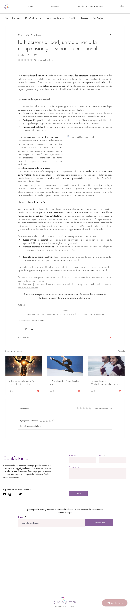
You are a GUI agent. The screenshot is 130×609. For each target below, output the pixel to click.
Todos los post (12, 18)
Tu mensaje (74, 467)
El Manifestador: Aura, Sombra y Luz (64, 382)
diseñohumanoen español (45, 314)
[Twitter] (20, 494)
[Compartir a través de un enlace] (38, 329)
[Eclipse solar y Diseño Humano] (23, 366)
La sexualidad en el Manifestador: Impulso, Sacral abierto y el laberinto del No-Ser (105, 382)
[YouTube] (5, 494)
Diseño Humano (33, 18)
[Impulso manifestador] (65, 366)
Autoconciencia (55, 18)
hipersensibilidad (73, 314)
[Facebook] (15, 494)
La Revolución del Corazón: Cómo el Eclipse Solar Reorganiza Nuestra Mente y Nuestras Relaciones (22, 382)
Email (101, 456)
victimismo (84, 314)
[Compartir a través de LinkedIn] (31, 329)
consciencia (30, 314)
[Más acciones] (110, 35)
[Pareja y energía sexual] (106, 366)
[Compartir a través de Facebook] (19, 329)
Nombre (72, 456)
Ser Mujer (98, 18)
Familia (72, 18)
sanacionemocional (97, 314)
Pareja (84, 18)
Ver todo (121, 351)
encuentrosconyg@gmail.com (17, 468)
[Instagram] (10, 494)
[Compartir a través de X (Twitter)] (25, 329)
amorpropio (61, 314)
